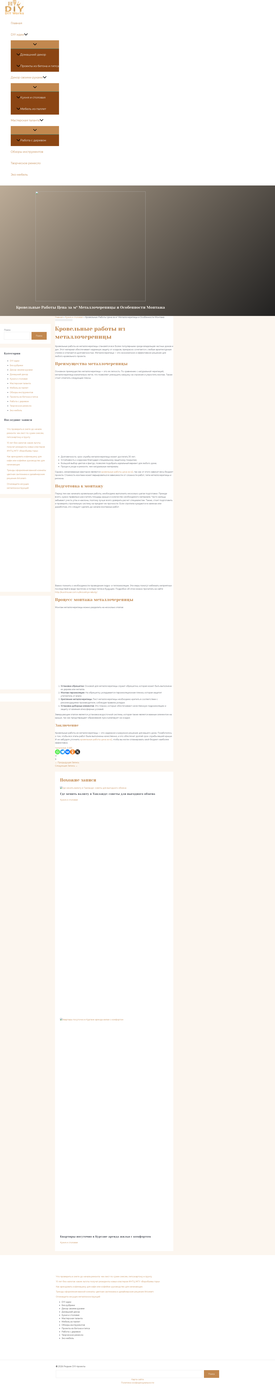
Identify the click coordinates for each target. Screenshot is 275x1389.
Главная (16, 23)
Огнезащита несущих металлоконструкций (78, 1296)
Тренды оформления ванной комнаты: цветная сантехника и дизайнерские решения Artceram (26, 474)
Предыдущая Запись (67, 762)
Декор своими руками (27, 77)
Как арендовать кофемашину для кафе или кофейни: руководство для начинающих (26, 460)
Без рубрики (16, 365)
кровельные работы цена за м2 (117, 472)
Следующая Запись (66, 766)
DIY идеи (17, 34)
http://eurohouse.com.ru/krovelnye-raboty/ (76, 592)
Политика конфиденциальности (137, 1382)
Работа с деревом (33, 140)
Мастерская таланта (25, 120)
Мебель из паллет (33, 109)
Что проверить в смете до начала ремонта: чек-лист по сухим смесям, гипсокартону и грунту (25, 433)
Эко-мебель (19, 174)
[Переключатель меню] (35, 44)
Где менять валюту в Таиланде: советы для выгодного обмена (107, 794)
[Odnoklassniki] (72, 751)
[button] (26, 34)
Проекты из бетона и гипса (39, 66)
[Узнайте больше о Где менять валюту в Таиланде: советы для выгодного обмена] (93, 788)
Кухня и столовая (33, 97)
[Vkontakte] (67, 751)
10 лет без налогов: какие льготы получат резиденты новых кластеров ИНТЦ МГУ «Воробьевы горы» (26, 447)
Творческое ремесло (26, 163)
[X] (77, 751)
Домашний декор (33, 54)
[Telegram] (62, 751)
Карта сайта (137, 1379)
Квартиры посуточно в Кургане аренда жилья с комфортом (105, 1236)
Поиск (7, 330)
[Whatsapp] (57, 751)
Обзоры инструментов (27, 151)
